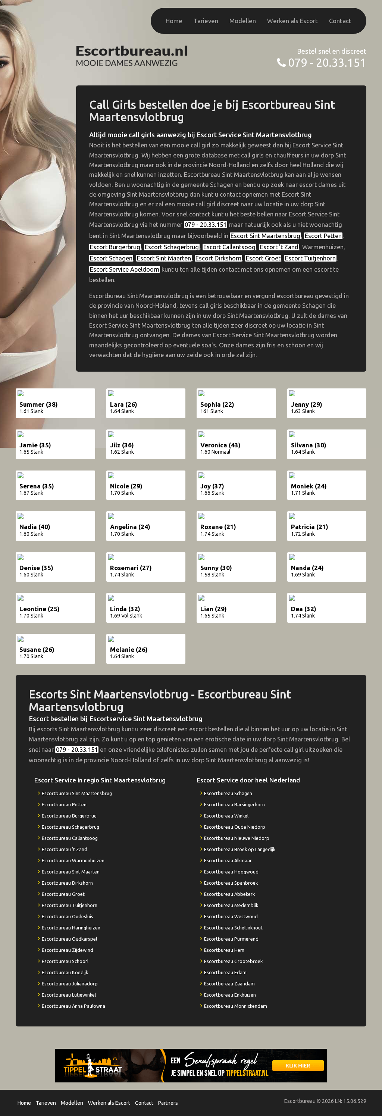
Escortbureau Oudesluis (67, 916)
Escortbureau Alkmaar (228, 860)
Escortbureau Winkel (226, 815)
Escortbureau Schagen (228, 793)
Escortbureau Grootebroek (233, 961)
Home (174, 20)
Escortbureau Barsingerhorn (234, 804)
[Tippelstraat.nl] (191, 1065)
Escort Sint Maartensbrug (265, 235)
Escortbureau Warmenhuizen (73, 860)
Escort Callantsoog (229, 247)
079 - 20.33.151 (327, 62)
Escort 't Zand (279, 247)
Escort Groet (263, 258)
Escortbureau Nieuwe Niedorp (236, 838)
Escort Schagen (111, 258)
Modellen (242, 20)
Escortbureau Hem (224, 950)
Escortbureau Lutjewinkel (69, 994)
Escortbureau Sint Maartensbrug (77, 793)
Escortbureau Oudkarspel (69, 938)
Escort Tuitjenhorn (310, 258)
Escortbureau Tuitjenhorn (69, 905)
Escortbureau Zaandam (229, 983)
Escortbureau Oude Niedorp (234, 826)
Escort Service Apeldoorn (124, 269)
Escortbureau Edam (225, 972)
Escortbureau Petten (64, 804)
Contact (340, 20)
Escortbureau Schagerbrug (70, 826)
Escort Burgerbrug (115, 247)
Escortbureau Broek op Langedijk (239, 849)
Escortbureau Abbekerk (229, 894)
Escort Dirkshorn (218, 258)
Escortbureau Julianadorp (70, 983)
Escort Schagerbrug (172, 247)
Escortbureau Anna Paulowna (73, 1006)
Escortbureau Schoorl (65, 961)
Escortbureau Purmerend (231, 938)
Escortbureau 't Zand (64, 849)
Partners (168, 1103)
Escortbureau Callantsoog (70, 838)
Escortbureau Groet (63, 894)
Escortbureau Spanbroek (231, 882)
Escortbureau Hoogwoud (231, 871)
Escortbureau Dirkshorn (67, 882)
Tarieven (206, 20)
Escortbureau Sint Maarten (71, 871)
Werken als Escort (292, 20)
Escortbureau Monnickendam (235, 1006)
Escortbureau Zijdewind (67, 950)
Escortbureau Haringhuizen (71, 927)
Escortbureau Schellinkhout (233, 927)
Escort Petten (323, 235)
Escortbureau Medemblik (231, 905)
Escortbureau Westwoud (231, 916)
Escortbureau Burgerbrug (69, 815)
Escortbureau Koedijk (65, 972)
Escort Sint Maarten (164, 258)
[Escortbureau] (132, 55)
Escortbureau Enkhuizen (230, 994)
